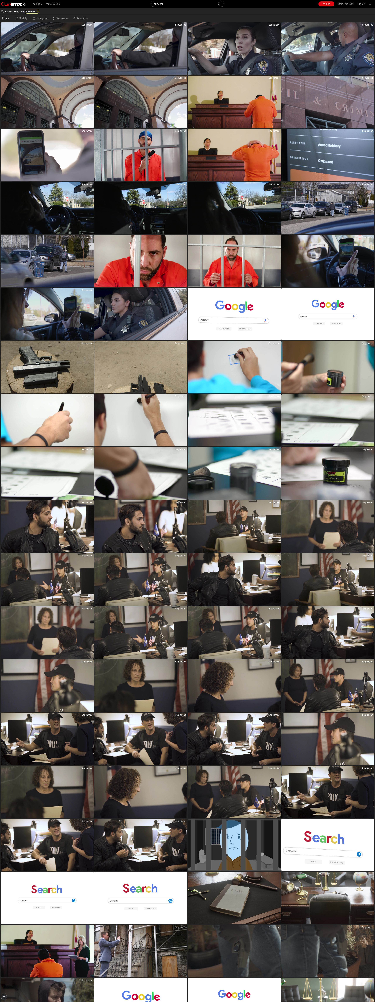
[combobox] (187, 4)
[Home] (13, 4)
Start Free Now (346, 4)
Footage (35, 4)
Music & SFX (53, 4)
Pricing (326, 4)
